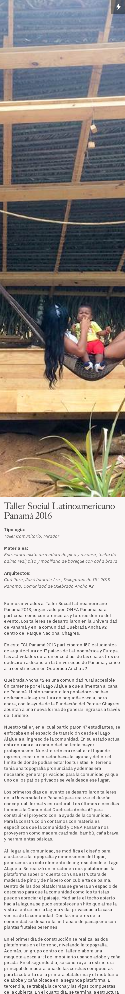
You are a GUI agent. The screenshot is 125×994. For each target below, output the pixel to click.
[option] (62, 248)
